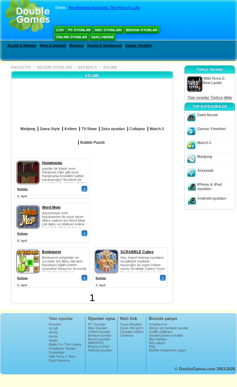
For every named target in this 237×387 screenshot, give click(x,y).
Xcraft (53, 328)
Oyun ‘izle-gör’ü (131, 328)
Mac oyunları (108, 30)
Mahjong (204, 157)
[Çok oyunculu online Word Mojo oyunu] (28, 204)
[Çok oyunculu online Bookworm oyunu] (28, 248)
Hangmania (52, 163)
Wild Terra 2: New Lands (62, 358)
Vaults (53, 340)
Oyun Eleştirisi (131, 324)
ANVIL (53, 332)
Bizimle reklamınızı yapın (167, 350)
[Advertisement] (141, 197)
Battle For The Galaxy (65, 344)
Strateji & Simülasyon (104, 45)
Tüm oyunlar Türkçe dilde (210, 98)
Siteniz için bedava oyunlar (169, 328)
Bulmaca (76, 45)
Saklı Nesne (102, 37)
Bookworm (51, 252)
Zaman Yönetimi (138, 45)
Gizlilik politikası (160, 332)
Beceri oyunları (99, 339)
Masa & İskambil (53, 45)
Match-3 (204, 143)
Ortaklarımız (158, 324)
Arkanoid (205, 170)
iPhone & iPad (98, 346)
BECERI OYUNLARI (54, 67)
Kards (53, 336)
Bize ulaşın (157, 343)
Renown (55, 324)
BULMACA (87, 67)
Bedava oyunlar (141, 30)
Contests (127, 335)
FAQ (152, 346)
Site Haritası (158, 339)
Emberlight (56, 352)
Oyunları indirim (131, 332)
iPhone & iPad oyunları (209, 186)
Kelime (22, 189)
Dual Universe (59, 360)
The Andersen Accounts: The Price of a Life (104, 8)
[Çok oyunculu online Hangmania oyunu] (28, 159)
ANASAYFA (21, 67)
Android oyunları (211, 198)
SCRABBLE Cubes (137, 252)
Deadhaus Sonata (62, 348)
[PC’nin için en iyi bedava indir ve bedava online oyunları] (28, 17)
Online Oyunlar (71, 37)
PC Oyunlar (79, 30)
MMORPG (96, 343)
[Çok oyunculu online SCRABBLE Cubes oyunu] (106, 248)
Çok (60, 30)
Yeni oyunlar (61, 318)
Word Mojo (51, 207)
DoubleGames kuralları (166, 335)
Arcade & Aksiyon (21, 45)
